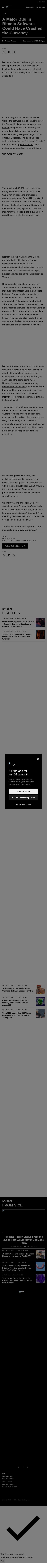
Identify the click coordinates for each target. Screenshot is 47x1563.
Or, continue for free (23, 804)
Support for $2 (23, 791)
